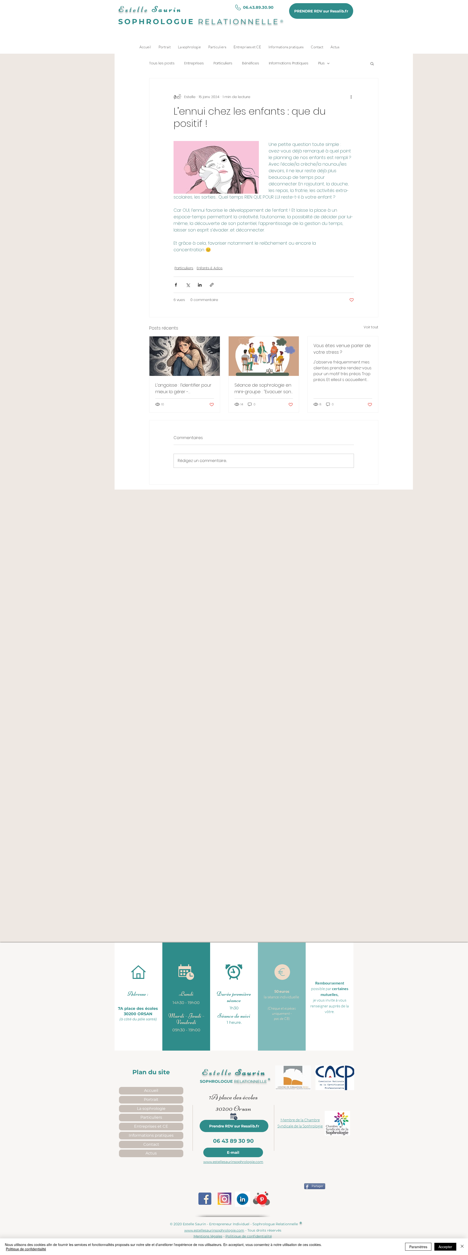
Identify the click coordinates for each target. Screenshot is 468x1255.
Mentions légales (208, 1236)
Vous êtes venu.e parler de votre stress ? (342, 348)
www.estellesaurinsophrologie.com (233, 1162)
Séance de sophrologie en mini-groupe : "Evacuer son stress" (262, 388)
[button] (372, 63)
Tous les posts (162, 63)
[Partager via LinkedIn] (199, 284)
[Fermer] (462, 1246)
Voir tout (371, 327)
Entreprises (194, 63)
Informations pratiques (151, 1135)
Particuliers (223, 63)
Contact (151, 1144)
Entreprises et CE (151, 1126)
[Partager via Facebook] (176, 284)
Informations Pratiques (288, 63)
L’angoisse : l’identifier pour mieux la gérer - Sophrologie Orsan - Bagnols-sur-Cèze (183, 388)
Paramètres (418, 1246)
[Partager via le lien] (211, 284)
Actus (151, 1153)
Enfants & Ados (210, 268)
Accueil (151, 1090)
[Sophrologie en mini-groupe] (264, 356)
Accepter (445, 1246)
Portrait (151, 1099)
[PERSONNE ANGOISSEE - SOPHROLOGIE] (184, 356)
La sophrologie (151, 1108)
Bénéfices (250, 63)
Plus (321, 63)
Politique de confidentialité (26, 1248)
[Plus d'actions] (351, 97)
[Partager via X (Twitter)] (187, 284)
